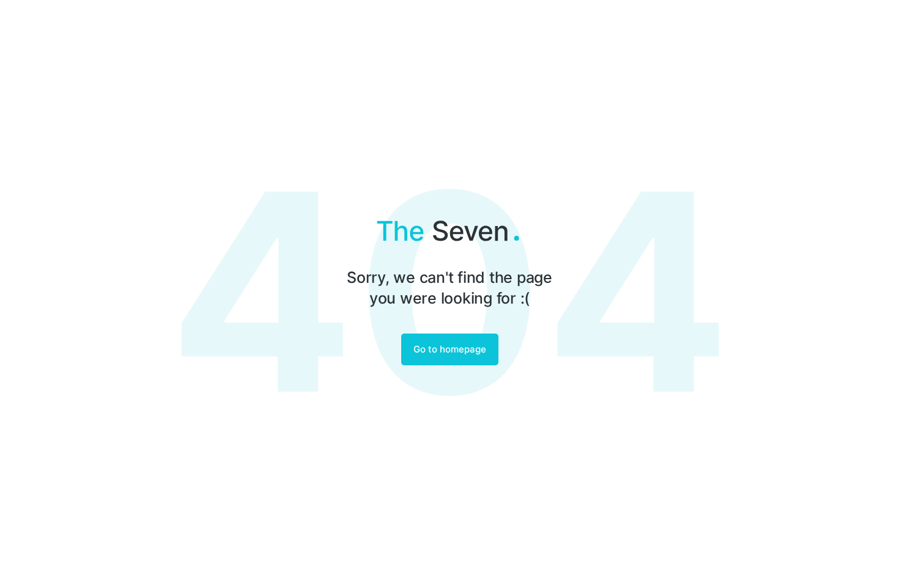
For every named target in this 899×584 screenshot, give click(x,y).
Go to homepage (449, 349)
